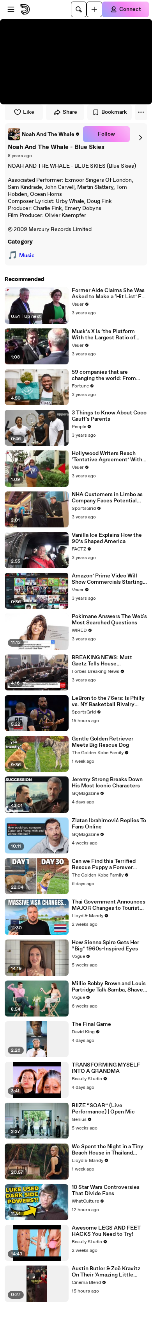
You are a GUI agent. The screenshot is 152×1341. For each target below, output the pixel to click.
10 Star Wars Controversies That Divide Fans (106, 1190)
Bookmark (114, 112)
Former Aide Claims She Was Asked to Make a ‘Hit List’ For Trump (109, 293)
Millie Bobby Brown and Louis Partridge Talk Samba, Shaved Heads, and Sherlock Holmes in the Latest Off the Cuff (109, 987)
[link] (44, 134)
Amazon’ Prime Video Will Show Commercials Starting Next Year (107, 579)
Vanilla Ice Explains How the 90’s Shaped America (107, 538)
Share (70, 112)
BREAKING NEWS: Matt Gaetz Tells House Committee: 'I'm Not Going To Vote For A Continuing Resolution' (109, 660)
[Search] (79, 9)
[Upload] (94, 9)
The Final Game (91, 1024)
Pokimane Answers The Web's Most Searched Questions (109, 619)
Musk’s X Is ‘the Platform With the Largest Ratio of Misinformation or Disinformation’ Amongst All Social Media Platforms (108, 334)
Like (28, 112)
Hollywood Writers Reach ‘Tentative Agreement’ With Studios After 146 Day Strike (107, 456)
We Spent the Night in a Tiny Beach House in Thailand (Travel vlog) (107, 1150)
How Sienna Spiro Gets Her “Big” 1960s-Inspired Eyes (105, 945)
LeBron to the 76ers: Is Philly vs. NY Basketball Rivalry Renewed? (108, 701)
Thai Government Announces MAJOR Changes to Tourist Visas (108, 905)
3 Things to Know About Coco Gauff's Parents (109, 416)
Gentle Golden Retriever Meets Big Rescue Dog (102, 742)
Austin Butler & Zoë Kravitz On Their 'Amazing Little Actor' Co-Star (106, 1272)
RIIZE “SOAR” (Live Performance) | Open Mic (103, 1109)
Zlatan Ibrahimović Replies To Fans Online (109, 824)
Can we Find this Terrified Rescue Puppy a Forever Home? (104, 864)
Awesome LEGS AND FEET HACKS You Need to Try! (106, 1231)
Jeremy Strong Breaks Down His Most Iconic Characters (107, 782)
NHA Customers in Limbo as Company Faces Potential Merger (107, 497)
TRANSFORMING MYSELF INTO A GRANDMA (106, 1068)
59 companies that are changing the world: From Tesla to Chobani (104, 375)
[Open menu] (11, 9)
